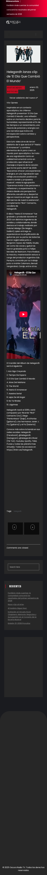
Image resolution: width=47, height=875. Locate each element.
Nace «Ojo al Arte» (16, 604)
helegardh (18, 511)
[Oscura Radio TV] (13, 22)
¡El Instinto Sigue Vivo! (17, 608)
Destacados (14, 87)
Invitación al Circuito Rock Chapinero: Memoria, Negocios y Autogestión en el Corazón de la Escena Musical (22, 616)
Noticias (12, 91)
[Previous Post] (14, 527)
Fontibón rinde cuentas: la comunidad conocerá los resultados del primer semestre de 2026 (23, 9)
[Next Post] (32, 527)
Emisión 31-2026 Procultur (19, 623)
